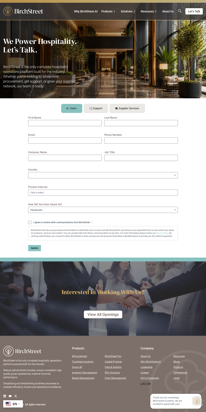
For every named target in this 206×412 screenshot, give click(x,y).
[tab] (71, 108)
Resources (147, 11)
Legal (176, 378)
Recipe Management (83, 378)
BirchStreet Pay (113, 356)
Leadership (146, 367)
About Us (167, 11)
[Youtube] (10, 396)
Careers (144, 372)
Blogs (176, 361)
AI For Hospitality (149, 378)
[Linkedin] (4, 396)
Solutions (127, 11)
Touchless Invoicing (83, 361)
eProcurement (79, 356)
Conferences (180, 372)
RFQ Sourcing (112, 372)
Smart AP (77, 367)
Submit (34, 248)
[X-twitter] (15, 396)
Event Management (115, 378)
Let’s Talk (145, 383)
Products (106, 11)
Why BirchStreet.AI (85, 11)
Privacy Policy (162, 233)
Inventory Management (84, 372)
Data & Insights (113, 367)
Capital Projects (113, 361)
